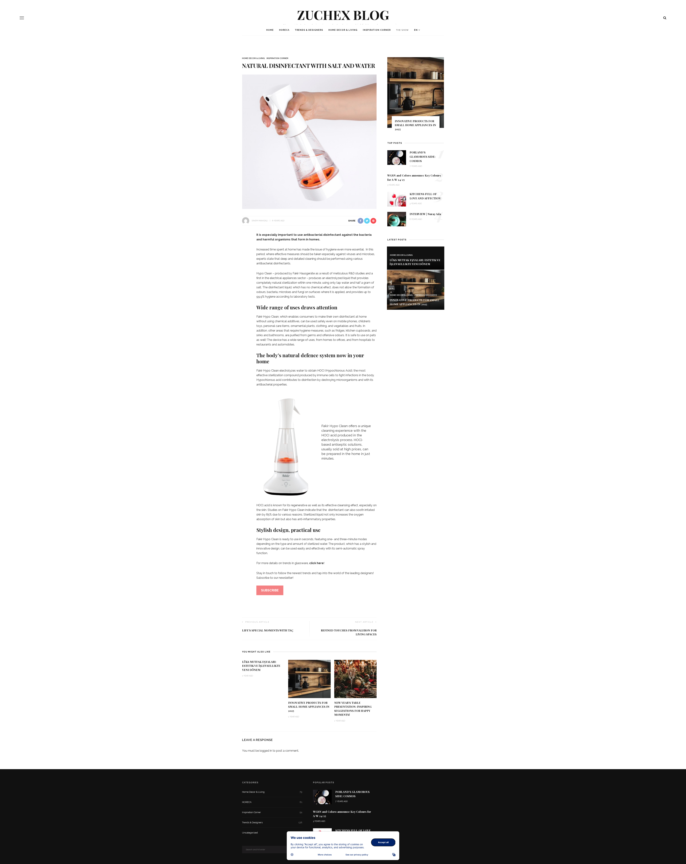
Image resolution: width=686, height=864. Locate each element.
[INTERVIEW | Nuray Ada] (396, 218)
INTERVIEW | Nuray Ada (425, 214)
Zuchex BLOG (343, 14)
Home (270, 30)
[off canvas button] (22, 18)
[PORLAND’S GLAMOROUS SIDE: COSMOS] (396, 157)
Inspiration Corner (377, 30)
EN (416, 30)
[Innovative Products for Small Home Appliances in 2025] (309, 678)
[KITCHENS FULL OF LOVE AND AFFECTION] (396, 199)
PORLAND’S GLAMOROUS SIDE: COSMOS (422, 157)
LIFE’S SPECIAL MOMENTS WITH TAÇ (267, 630)
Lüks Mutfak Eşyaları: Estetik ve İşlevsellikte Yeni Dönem (261, 666)
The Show (402, 30)
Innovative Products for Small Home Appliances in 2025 (308, 707)
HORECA (284, 30)
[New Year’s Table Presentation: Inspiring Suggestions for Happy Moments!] (355, 678)
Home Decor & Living (342, 30)
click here (316, 563)
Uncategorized (272, 832)
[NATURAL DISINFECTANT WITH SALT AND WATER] (309, 141)
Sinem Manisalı (260, 221)
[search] (665, 18)
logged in (266, 750)
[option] (418, 95)
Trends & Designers (309, 30)
